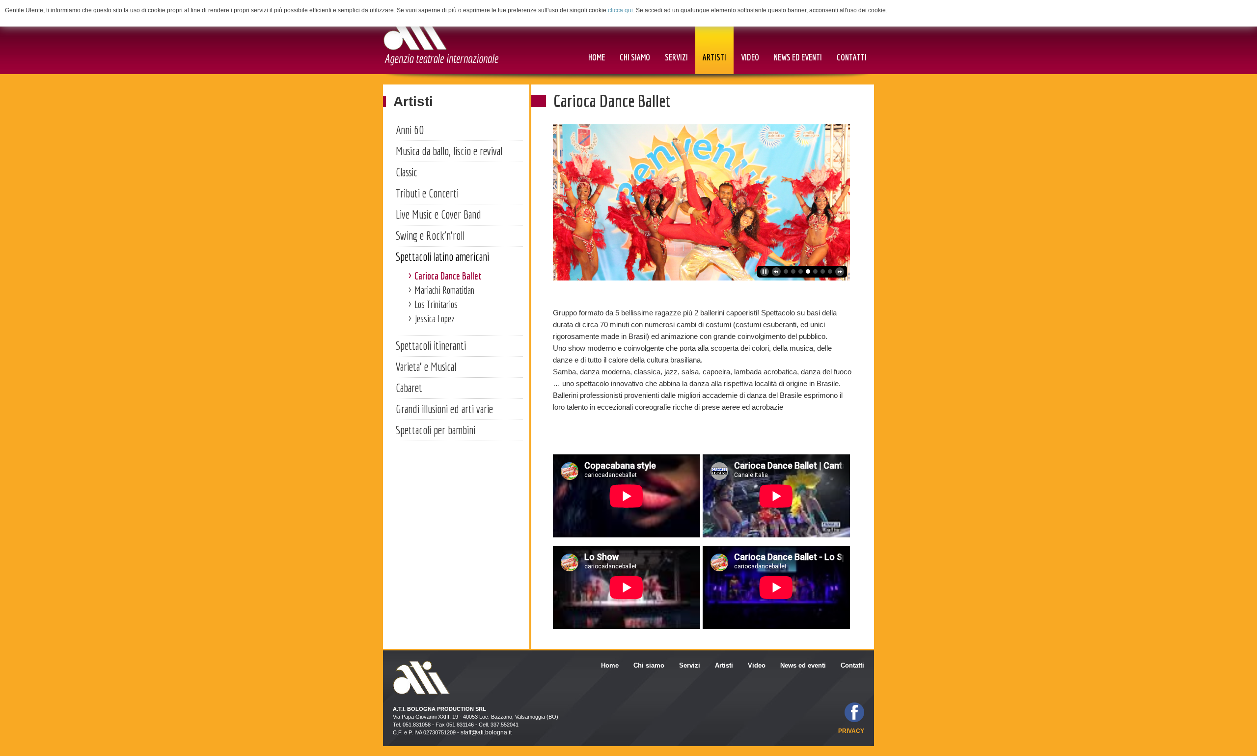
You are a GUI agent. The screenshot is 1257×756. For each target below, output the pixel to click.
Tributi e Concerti (427, 193)
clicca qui (620, 10)
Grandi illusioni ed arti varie (444, 409)
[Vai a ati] (440, 40)
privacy (851, 731)
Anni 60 (410, 130)
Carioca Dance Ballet (448, 275)
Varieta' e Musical (426, 366)
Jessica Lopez (434, 318)
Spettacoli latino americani (442, 256)
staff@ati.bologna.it (486, 732)
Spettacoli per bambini (435, 430)
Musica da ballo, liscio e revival (449, 151)
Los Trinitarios (436, 304)
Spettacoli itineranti (431, 345)
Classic (406, 172)
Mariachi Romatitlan (444, 290)
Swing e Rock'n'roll (430, 235)
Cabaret (409, 387)
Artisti (413, 101)
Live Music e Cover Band (438, 214)
